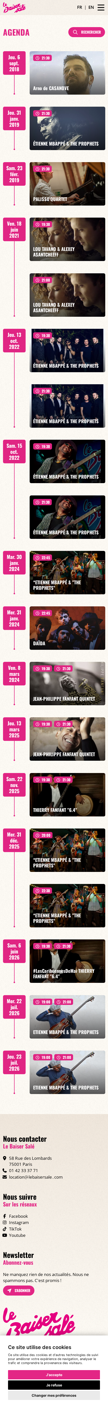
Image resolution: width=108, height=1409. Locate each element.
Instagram (19, 1222)
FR (79, 7)
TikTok (15, 1229)
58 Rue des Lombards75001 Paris (30, 1161)
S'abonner (22, 1290)
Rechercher (90, 32)
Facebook (18, 1216)
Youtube (17, 1235)
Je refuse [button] (54, 1385)
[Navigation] (101, 8)
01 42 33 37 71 (23, 1170)
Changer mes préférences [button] (54, 1395)
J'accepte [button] (54, 1375)
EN (91, 7)
